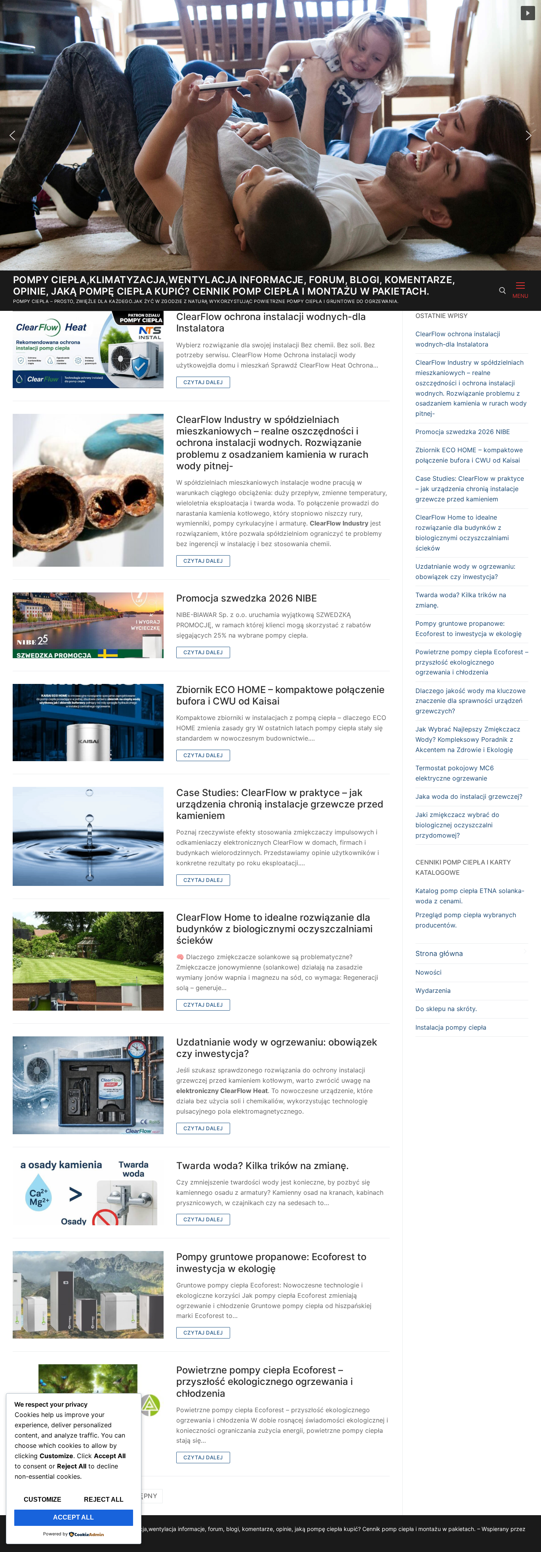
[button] (528, 13)
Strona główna (439, 953)
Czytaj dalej (203, 382)
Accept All (73, 1517)
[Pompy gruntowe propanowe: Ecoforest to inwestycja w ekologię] (88, 1295)
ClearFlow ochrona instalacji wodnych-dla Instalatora (271, 322)
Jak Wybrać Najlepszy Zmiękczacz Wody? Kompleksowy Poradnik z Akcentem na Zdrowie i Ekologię (467, 739)
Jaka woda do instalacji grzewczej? (468, 796)
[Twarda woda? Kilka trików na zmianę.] (88, 1193)
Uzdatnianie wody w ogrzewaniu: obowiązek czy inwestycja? (276, 1047)
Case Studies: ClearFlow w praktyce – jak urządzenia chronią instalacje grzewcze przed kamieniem (279, 804)
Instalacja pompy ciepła (450, 1027)
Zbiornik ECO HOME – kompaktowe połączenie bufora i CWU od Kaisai (280, 695)
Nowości (428, 972)
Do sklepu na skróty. (446, 1009)
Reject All (104, 1499)
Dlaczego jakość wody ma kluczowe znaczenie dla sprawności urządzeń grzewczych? (470, 701)
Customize (42, 1499)
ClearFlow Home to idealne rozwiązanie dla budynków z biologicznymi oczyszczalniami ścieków (274, 929)
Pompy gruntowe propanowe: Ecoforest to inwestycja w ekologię (271, 1262)
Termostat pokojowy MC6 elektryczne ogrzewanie (454, 773)
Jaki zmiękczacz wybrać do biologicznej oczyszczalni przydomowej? (457, 825)
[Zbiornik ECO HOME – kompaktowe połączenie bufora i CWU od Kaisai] (88, 722)
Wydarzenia (433, 990)
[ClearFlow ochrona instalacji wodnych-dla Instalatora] (88, 349)
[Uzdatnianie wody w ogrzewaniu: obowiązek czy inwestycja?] (88, 1085)
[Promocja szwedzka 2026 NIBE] (88, 625)
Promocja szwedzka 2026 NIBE (246, 598)
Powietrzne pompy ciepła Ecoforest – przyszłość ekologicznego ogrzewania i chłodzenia (264, 1381)
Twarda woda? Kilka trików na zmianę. (262, 1165)
